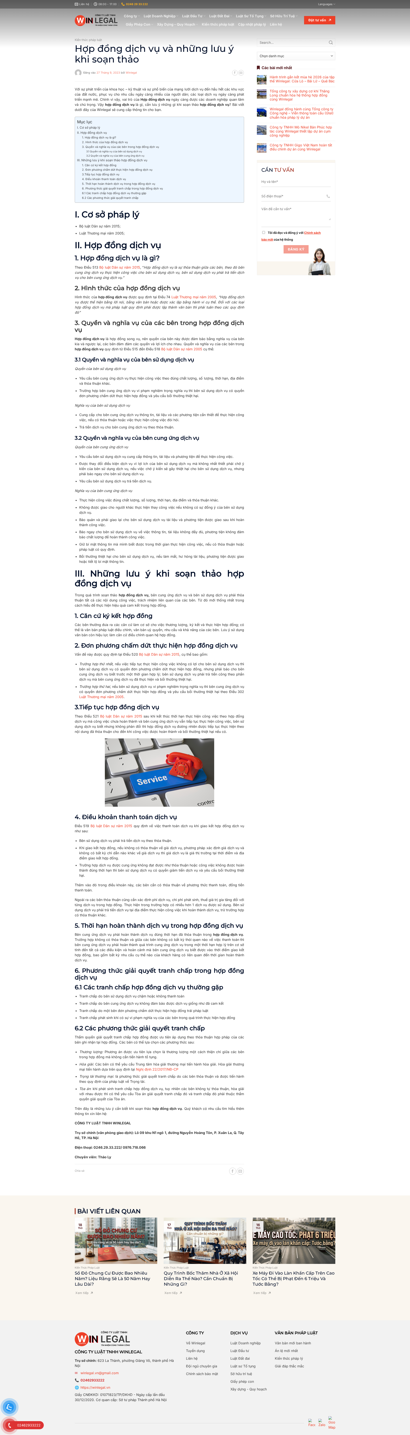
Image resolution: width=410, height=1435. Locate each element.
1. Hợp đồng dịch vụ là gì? (99, 137)
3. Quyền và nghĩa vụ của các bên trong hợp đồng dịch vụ (120, 146)
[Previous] (69, 1249)
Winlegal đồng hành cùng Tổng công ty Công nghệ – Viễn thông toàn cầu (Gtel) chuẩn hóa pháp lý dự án (302, 113)
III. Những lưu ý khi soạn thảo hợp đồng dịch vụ (112, 160)
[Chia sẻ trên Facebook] (235, 73)
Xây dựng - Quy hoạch (248, 1389)
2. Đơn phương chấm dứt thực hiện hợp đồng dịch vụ (117, 169)
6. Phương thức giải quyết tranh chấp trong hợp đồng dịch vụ (122, 188)
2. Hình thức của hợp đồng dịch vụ (105, 142)
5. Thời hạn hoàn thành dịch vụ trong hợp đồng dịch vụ (118, 183)
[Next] (341, 1249)
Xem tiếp (82, 1293)
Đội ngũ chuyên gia (201, 1366)
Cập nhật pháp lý (252, 24)
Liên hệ (276, 24)
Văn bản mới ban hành (293, 1343)
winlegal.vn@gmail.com (100, 1373)
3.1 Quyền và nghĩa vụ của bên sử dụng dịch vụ (114, 151)
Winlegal (131, 72)
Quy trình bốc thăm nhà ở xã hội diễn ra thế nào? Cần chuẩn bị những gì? (201, 1279)
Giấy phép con (242, 1381)
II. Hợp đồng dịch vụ (92, 132)
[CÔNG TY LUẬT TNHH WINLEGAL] (96, 20)
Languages (325, 4)
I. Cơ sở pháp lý (88, 127)
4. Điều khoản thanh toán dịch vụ (105, 179)
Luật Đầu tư (239, 1351)
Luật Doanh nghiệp (245, 1343)
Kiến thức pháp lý (289, 1358)
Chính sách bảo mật (202, 1374)
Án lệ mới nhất (286, 1351)
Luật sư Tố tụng (243, 1366)
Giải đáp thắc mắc (289, 1366)
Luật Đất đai (240, 1358)
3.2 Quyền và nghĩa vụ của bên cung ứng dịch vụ (115, 155)
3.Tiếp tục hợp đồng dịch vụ (100, 174)
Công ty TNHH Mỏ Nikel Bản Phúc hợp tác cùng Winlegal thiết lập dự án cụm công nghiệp (301, 131)
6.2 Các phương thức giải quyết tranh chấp (110, 197)
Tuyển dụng (195, 1351)
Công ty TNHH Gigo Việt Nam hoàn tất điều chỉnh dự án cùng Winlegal (301, 147)
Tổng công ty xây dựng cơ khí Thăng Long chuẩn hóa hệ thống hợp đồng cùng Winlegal (299, 95)
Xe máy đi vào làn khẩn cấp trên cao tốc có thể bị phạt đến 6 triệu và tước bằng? (294, 1279)
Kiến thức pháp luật (218, 24)
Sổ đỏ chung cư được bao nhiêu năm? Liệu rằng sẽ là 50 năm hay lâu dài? (112, 1279)
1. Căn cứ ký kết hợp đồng (99, 165)
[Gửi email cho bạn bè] (241, 73)
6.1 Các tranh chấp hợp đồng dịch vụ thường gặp (114, 193)
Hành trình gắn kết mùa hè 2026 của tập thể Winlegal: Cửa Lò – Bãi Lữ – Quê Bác (302, 79)
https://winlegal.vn (95, 1387)
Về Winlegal (195, 1343)
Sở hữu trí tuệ (241, 1374)
